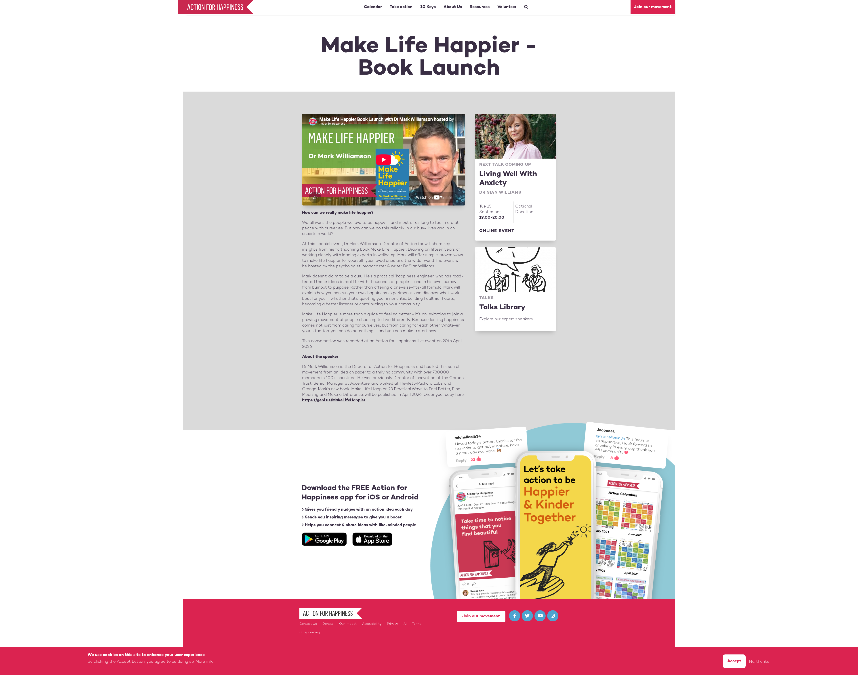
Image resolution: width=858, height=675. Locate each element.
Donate (328, 624)
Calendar (373, 7)
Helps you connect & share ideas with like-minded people (360, 525)
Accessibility (371, 624)
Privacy (392, 624)
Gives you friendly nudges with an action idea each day (358, 509)
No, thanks (759, 662)
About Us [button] (453, 7)
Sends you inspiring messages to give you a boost (353, 517)
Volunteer (506, 7)
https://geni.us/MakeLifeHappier (333, 400)
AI (405, 624)
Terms (416, 624)
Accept (734, 661)
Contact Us (308, 624)
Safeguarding (309, 632)
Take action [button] (401, 7)
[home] (217, 7)
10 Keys (428, 7)
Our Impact (348, 624)
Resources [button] (480, 7)
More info (205, 662)
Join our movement (652, 7)
